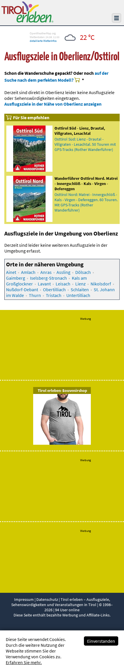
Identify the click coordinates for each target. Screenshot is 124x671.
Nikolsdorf (101, 284)
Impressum (24, 599)
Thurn (35, 295)
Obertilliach (54, 289)
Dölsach (83, 272)
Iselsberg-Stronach (48, 278)
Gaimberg (15, 278)
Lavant (44, 284)
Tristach (53, 295)
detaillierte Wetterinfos (43, 41)
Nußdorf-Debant (22, 289)
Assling (63, 272)
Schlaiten (80, 289)
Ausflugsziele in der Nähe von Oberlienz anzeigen (53, 104)
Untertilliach (78, 295)
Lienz (80, 284)
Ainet (11, 272)
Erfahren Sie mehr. (24, 662)
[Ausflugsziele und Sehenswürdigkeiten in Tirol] (27, 21)
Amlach (28, 272)
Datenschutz (47, 599)
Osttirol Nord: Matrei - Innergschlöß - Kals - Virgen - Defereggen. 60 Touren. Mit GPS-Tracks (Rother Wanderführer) (86, 202)
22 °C (87, 37)
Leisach (63, 284)
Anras (46, 272)
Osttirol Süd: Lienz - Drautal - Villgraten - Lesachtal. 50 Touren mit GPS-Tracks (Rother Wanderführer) (85, 144)
